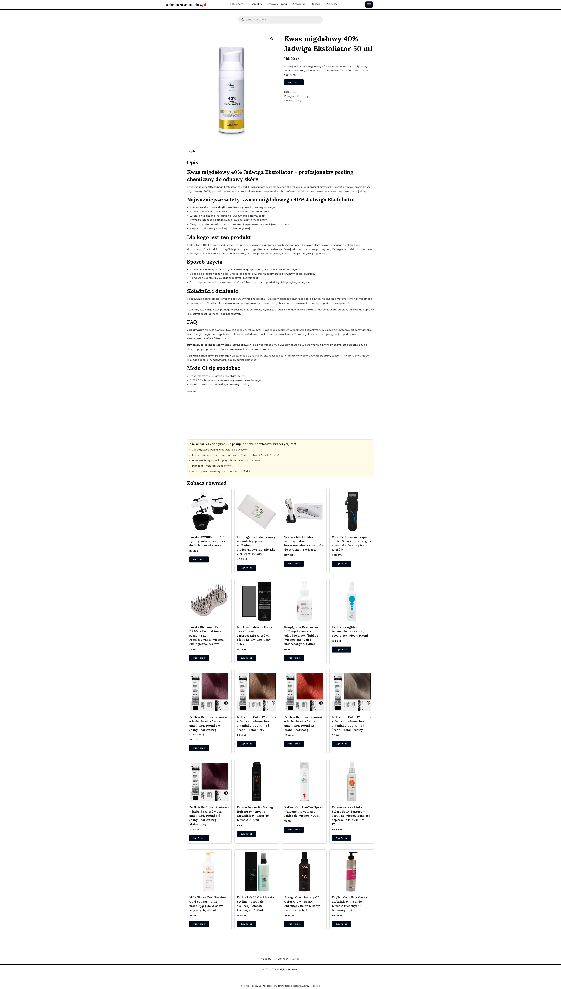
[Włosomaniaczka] (186, 4)
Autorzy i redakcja (310, 985)
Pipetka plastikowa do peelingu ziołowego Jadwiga (220, 384)
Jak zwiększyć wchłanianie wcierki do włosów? (220, 449)
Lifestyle (316, 4)
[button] (271, 38)
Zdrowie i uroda (277, 4)
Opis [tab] (192, 151)
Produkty (331, 4)
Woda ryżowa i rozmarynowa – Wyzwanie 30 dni (221, 471)
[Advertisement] (274, 414)
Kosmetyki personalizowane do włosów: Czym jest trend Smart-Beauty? (235, 455)
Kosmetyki (256, 4)
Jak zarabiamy (270, 985)
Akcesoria (299, 4)
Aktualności (237, 4)
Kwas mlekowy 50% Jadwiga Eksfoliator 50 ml (217, 376)
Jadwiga (298, 100)
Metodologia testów (289, 985)
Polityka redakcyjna (251, 985)
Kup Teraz (294, 82)
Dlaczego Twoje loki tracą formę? (212, 465)
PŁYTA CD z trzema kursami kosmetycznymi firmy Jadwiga (225, 380)
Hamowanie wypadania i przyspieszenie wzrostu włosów (226, 460)
